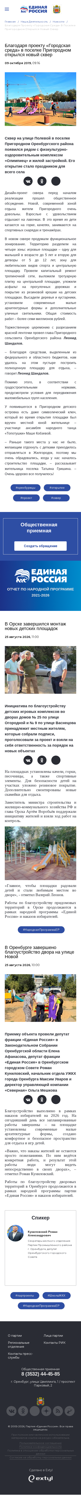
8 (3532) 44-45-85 (40, 1374)
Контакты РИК (54, 1343)
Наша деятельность (34, 21)
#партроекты (25, 1295)
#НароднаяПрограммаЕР (41, 929)
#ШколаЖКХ (56, 1295)
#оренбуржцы (26, 487)
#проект (26, 497)
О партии (15, 1336)
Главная (10, 21)
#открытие (57, 487)
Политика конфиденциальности (40, 1446)
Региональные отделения (18, 1344)
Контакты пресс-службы (20, 1355)
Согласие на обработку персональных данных (40, 1457)
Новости (59, 21)
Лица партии (53, 1336)
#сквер (56, 497)
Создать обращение (40, 546)
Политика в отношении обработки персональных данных (40, 1452)
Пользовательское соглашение (41, 1443)
